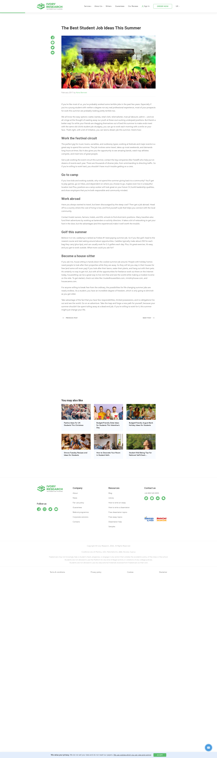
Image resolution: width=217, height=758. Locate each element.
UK (177, 6)
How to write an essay (117, 503)
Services (87, 6)
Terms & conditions (57, 572)
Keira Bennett (81, 92)
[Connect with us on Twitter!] (50, 509)
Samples (111, 526)
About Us (98, 6)
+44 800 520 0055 (151, 493)
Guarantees (119, 6)
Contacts (76, 522)
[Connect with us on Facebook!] (39, 509)
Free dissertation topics (117, 512)
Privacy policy (96, 572)
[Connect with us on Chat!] (163, 498)
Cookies (130, 572)
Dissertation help (115, 522)
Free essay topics (115, 517)
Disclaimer (163, 572)
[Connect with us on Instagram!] (44, 509)
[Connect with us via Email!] (158, 498)
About (75, 493)
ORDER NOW (162, 6)
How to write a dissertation (119, 507)
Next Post (147, 318)
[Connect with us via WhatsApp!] (146, 498)
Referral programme (81, 512)
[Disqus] (108, 360)
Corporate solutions (80, 517)
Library (111, 498)
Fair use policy (78, 503)
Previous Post (72, 318)
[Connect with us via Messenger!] (152, 498)
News (75, 498)
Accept (160, 755)
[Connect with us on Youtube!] (56, 509)
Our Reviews (133, 6)
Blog (110, 493)
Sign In (147, 6)
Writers (108, 6)
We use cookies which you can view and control (132, 755)
